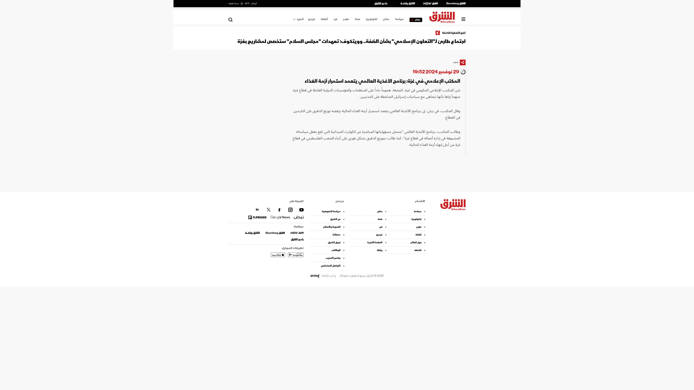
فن (335, 19)
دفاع (386, 19)
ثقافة (324, 19)
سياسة (399, 19)
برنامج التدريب (333, 258)
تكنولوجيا (371, 19)
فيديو (311, 19)
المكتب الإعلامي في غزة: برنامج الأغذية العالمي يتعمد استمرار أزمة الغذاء (382, 81)
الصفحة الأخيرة (374, 242)
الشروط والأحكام (331, 227)
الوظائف (335, 250)
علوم (346, 19)
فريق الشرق (334, 242)
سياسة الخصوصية (331, 211)
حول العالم (415, 242)
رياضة (379, 250)
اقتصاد (417, 250)
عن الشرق (335, 219)
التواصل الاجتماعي (330, 266)
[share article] (463, 62)
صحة (357, 19)
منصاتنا (336, 235)
